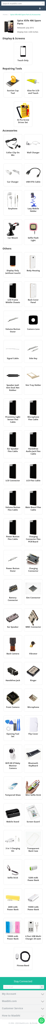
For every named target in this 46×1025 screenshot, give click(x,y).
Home (5, 14)
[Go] (42, 987)
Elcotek (35, 1023)
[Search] (43, 3)
